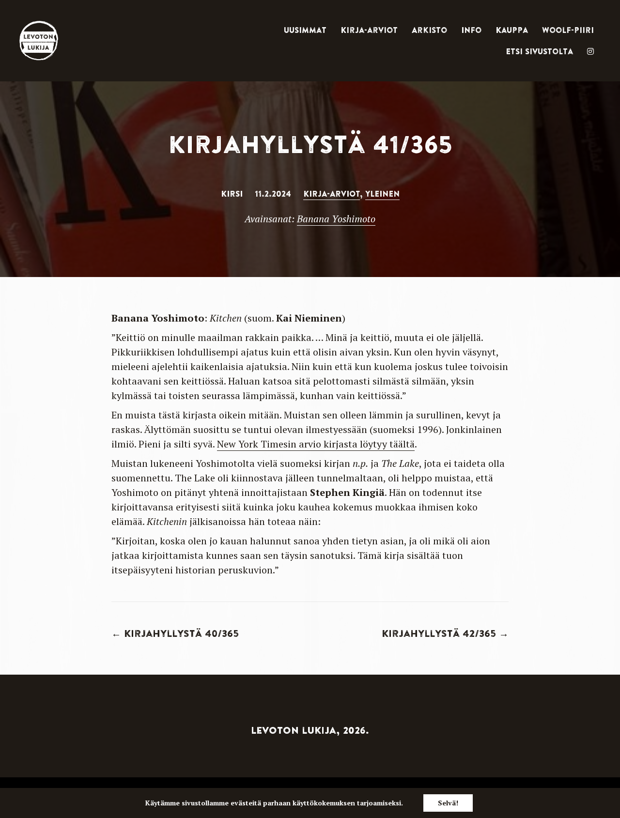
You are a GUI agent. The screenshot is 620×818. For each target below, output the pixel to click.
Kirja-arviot (369, 30)
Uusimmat (305, 30)
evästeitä (246, 802)
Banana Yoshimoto (336, 218)
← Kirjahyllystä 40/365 (175, 633)
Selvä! (448, 802)
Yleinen (382, 194)
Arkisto (429, 30)
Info (471, 30)
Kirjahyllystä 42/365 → (445, 633)
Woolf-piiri (568, 30)
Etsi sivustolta (539, 51)
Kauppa (512, 30)
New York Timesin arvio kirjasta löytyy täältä (316, 443)
